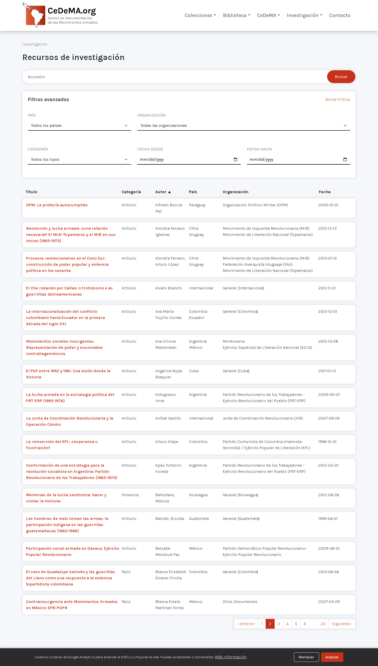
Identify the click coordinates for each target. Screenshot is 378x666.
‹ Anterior (246, 623)
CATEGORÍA (38, 149)
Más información (230, 656)
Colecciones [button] (198, 15)
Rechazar (306, 657)
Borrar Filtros (337, 99)
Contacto (339, 15)
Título (31, 191)
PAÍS (32, 115)
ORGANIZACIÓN (151, 115)
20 (323, 623)
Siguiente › (342, 623)
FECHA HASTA (259, 149)
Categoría (131, 191)
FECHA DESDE (150, 149)
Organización (235, 191)
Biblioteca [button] (235, 15)
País (193, 191)
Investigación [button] (303, 15)
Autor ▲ (163, 191)
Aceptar (332, 657)
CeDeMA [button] (266, 15)
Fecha (324, 191)
